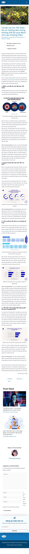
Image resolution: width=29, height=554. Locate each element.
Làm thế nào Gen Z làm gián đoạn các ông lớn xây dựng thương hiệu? (13, 432)
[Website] (12, 502)
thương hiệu (12, 79)
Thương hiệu (12, 37)
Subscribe (14, 530)
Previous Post (9, 379)
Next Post (20, 378)
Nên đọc (6, 37)
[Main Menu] (26, 2)
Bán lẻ (3, 37)
